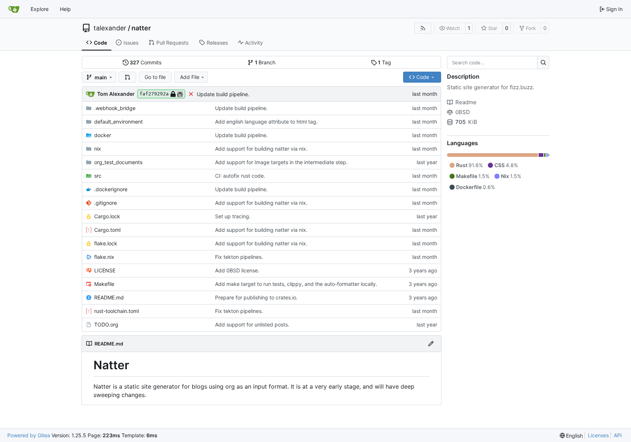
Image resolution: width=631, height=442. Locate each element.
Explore (40, 9)
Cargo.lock (107, 216)
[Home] (14, 9)
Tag (384, 62)
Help (65, 9)
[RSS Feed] (422, 28)
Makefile (104, 284)
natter (141, 28)
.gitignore (105, 203)
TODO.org (106, 324)
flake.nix (104, 257)
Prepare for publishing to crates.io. (256, 297)
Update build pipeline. (223, 94)
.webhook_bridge (114, 108)
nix (97, 149)
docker (102, 135)
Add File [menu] (189, 77)
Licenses (598, 435)
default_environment (118, 121)
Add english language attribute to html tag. (266, 121)
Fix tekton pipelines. (239, 257)
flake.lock (105, 243)
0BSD (462, 112)
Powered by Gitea (28, 435)
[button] (127, 77)
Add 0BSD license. (237, 270)
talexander (109, 28)
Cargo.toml (107, 230)
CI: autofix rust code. (240, 176)
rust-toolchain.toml (116, 311)
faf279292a (154, 94)
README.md (109, 297)
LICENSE (104, 270)
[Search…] (543, 62)
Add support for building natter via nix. (261, 149)
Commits (145, 62)
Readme (466, 102)
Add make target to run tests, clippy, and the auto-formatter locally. (296, 284)
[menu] (571, 435)
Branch (265, 62)
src (98, 176)
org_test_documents (118, 162)
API (618, 435)
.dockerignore (110, 189)
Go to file (155, 77)
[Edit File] (431, 344)
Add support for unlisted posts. (252, 324)
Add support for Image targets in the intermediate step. (281, 162)
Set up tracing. (233, 216)
